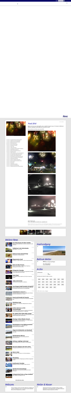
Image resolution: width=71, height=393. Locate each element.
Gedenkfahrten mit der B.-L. (14, 149)
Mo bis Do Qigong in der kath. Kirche (16, 160)
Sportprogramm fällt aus (14, 158)
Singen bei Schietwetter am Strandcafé (16, 157)
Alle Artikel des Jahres (20, 380)
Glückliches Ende (13, 151)
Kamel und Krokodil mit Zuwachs (15, 150)
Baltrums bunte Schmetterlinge (15, 141)
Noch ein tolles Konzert (13, 144)
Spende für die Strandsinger (14, 165)
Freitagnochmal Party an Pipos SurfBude (16, 166)
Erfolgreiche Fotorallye (13, 145)
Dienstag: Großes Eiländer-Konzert (15, 155)
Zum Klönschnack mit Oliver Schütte (16, 139)
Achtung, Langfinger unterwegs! (15, 159)
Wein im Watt (12, 161)
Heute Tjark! (12, 146)
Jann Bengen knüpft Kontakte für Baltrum (16, 148)
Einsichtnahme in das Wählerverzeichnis (16, 156)
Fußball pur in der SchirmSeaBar (15, 140)
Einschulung (12, 162)
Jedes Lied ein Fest (13, 147)
